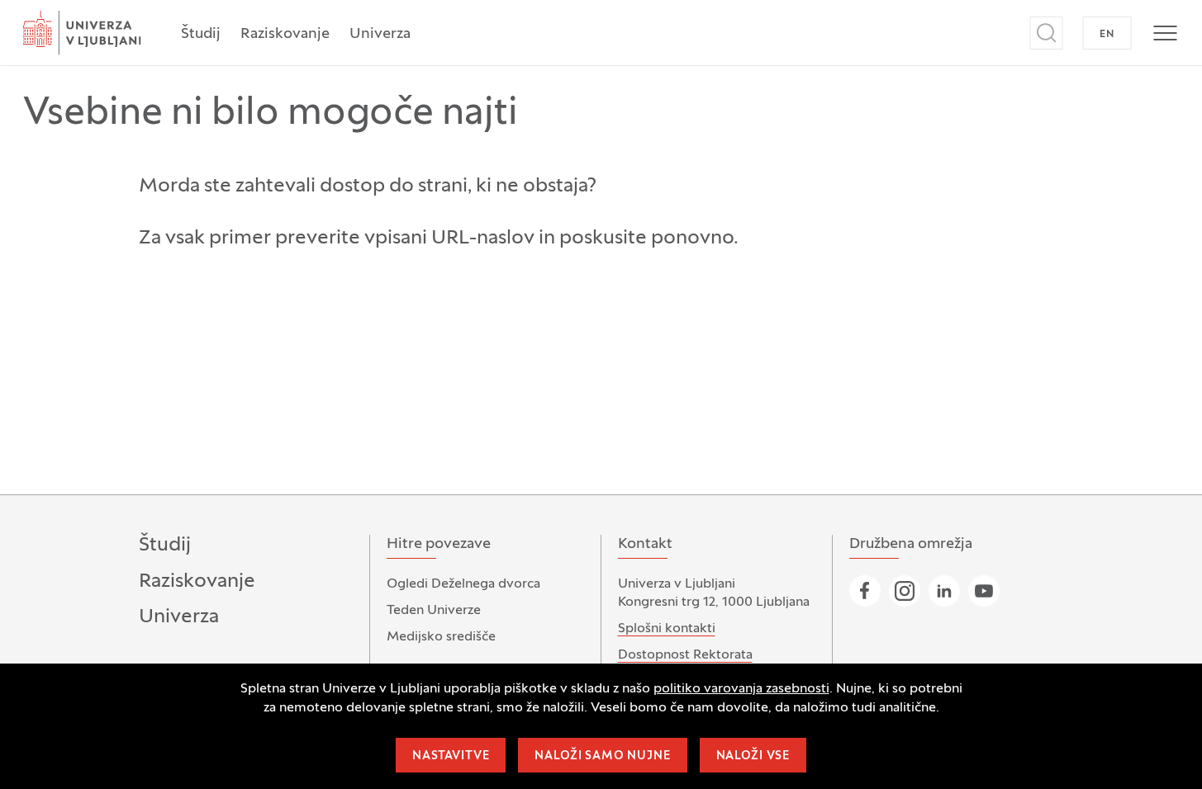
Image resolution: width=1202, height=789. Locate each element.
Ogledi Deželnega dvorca (463, 584)
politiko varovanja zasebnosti (741, 689)
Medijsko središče (441, 637)
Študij (201, 34)
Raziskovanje (285, 34)
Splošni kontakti (666, 628)
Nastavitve (450, 756)
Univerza (380, 34)
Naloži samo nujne (602, 756)
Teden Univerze (434, 610)
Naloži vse (753, 756)
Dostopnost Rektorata (685, 655)
